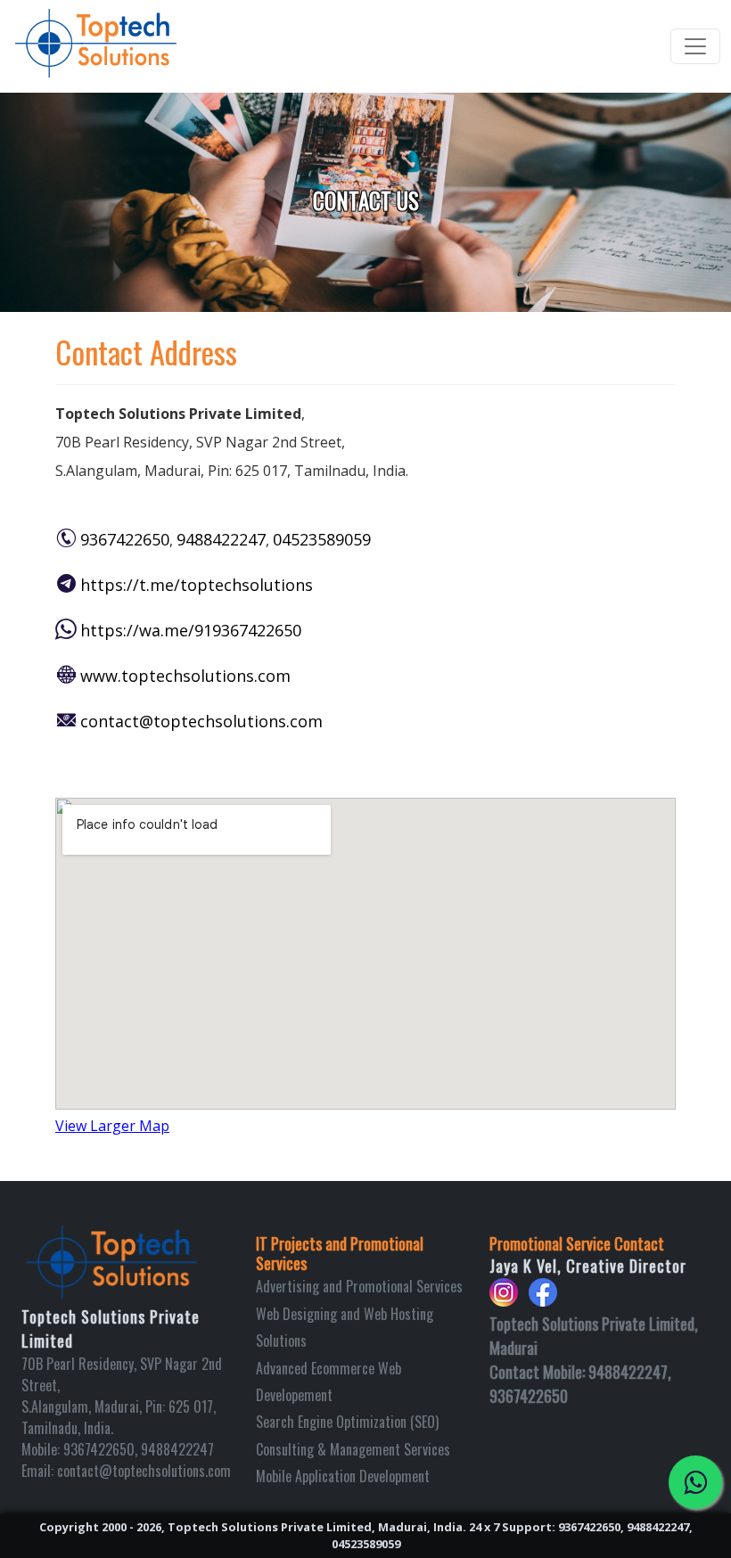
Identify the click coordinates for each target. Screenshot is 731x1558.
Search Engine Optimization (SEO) (347, 1421)
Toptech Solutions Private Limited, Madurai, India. (317, 1527)
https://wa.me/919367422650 (190, 630)
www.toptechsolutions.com (185, 675)
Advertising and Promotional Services (359, 1286)
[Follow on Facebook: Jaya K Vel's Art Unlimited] (543, 1299)
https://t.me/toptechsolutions (196, 584)
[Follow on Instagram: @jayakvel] (503, 1299)
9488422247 (221, 539)
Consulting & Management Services (353, 1449)
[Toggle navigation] (695, 46)
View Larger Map (112, 1126)
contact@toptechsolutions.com (201, 721)
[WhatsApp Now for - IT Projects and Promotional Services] (695, 1482)
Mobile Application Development (343, 1476)
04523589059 (322, 539)
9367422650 (124, 539)
